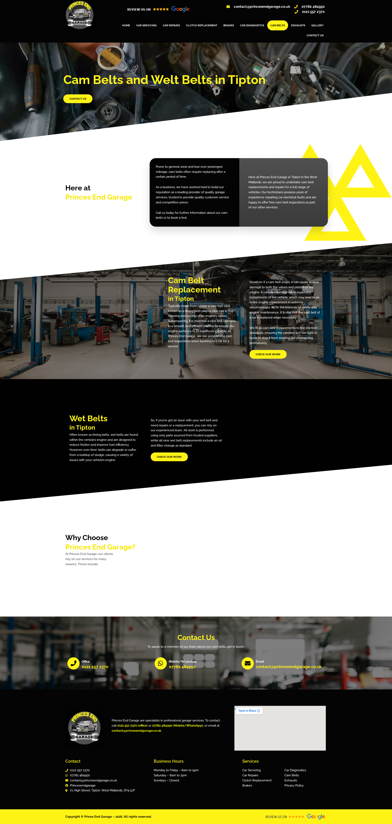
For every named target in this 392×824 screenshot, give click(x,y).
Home (126, 25)
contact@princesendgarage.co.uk (136, 730)
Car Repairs (171, 25)
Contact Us (315, 35)
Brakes (228, 25)
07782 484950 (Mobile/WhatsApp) (177, 725)
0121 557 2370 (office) (132, 725)
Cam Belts (277, 25)
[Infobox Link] (108, 664)
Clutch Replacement (201, 25)
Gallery (317, 25)
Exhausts (298, 25)
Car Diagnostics (252, 25)
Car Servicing (146, 25)
